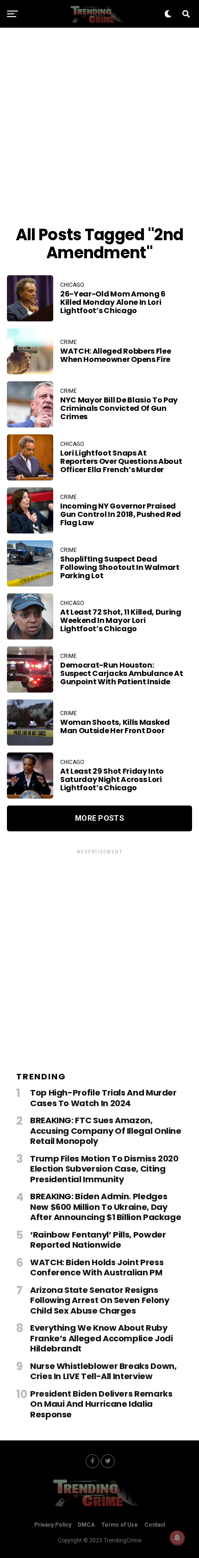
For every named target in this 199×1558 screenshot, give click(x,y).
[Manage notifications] (177, 1537)
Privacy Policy (52, 1525)
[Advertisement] (99, 127)
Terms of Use (119, 1525)
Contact (154, 1525)
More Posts (99, 818)
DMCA (86, 1525)
